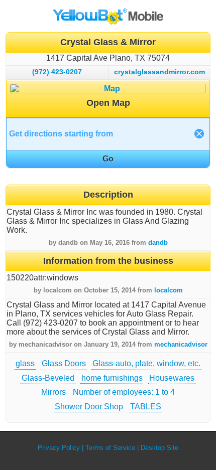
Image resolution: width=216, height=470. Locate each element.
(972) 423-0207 (57, 72)
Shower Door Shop (89, 406)
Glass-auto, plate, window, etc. (146, 363)
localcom (168, 290)
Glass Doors (64, 363)
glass (25, 363)
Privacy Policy (59, 447)
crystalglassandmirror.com (159, 72)
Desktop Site (159, 447)
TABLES (145, 406)
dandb (158, 242)
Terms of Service (110, 447)
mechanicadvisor (180, 344)
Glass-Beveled (48, 378)
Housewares (171, 378)
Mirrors (53, 392)
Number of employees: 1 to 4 (124, 392)
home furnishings (112, 378)
